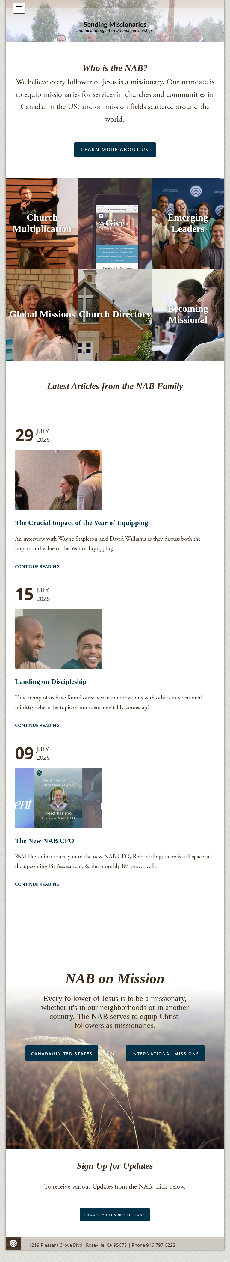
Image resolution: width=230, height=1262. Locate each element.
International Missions (165, 1053)
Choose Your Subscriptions (114, 1215)
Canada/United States (62, 1053)
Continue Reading (37, 566)
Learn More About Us (115, 149)
